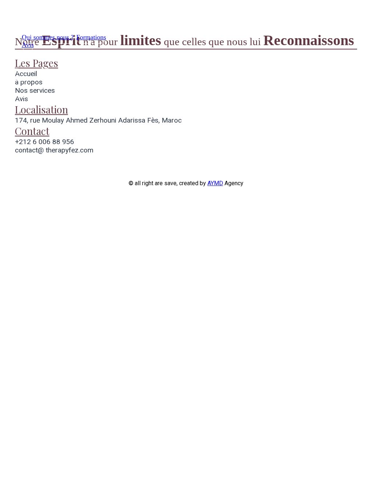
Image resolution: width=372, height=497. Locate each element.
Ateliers (17, 70)
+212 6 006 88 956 (44, 142)
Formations (91, 37)
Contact (17, 79)
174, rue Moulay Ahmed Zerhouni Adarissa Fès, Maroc (98, 120)
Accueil (30, 55)
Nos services (37, 19)
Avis (28, 44)
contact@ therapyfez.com (54, 150)
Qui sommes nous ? (48, 37)
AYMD (215, 183)
